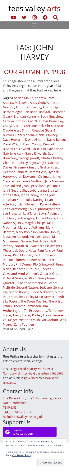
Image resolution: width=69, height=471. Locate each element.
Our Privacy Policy (21, 455)
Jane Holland (12, 186)
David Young (32, 144)
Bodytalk (45, 112)
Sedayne (45, 287)
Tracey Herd (11, 315)
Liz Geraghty (25, 218)
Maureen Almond (15, 237)
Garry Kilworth (35, 153)
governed (31, 378)
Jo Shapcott (27, 190)
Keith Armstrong (15, 209)
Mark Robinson (27, 232)
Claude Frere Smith (16, 130)
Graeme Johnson (26, 167)
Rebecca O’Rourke (26, 269)
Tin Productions (35, 310)
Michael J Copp (40, 237)
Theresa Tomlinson (27, 306)
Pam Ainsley (46, 250)
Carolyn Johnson (15, 121)
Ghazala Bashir (51, 158)
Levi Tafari (30, 213)
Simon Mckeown (41, 292)
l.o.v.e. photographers (44, 209)
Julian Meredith (28, 204)
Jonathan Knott (14, 200)
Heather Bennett (15, 172)
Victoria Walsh (29, 320)
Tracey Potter (31, 315)
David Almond (35, 139)
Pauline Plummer (15, 260)
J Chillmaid (43, 176)
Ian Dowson (26, 176)
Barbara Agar (12, 112)
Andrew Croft (44, 98)
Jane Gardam (54, 181)
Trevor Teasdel (53, 315)
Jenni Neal (10, 190)
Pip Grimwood (43, 264)
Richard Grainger (15, 278)
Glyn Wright (37, 163)
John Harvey (29, 195)
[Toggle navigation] (34, 25)
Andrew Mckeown (15, 103)
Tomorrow (55, 310)
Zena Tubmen (24, 324)
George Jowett (29, 158)
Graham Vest (49, 167)
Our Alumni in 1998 (34, 72)
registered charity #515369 (30, 369)
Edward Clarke (29, 149)
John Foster (11, 195)
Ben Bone (30, 112)
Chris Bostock (34, 126)
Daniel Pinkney (47, 135)
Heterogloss (37, 172)
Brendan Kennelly (26, 116)
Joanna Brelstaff (48, 190)
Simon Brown (18, 292)
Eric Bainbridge (52, 149)
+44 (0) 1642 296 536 (17, 412)
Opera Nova (27, 250)
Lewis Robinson (50, 213)
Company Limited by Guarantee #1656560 (33, 373)
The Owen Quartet (34, 301)
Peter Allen (37, 260)
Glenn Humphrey (15, 163)
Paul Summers (44, 255)
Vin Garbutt (49, 320)
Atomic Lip (50, 107)
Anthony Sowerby (28, 107)
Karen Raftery (50, 204)
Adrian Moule (23, 98)
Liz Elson (9, 218)
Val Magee (10, 320)
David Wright (12, 144)
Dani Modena (25, 135)
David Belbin (56, 139)
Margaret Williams (31, 227)
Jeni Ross (53, 186)
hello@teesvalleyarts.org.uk (23, 417)
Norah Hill (22, 246)
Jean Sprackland (34, 186)
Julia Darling (35, 200)
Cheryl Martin (12, 126)
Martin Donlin (49, 232)
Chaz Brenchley (52, 121)
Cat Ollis (34, 121)
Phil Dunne (24, 264)
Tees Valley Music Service (37, 297)
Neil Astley (40, 241)
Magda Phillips (35, 223)
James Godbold (32, 181)
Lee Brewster (12, 213)
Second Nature (27, 287)
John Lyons (48, 195)
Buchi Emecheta (52, 116)
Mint (55, 237)
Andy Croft (37, 103)
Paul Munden (22, 255)
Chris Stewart (55, 126)
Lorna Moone (45, 218)
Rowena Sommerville (31, 283)
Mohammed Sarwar (17, 241)
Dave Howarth (13, 139)
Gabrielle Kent (13, 153)
